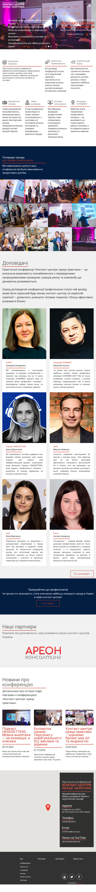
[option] (48, 24)
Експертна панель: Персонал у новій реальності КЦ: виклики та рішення (48, 736)
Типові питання (25, 877)
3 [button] (51, 46)
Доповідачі (59, 859)
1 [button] (46, 46)
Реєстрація (48, 603)
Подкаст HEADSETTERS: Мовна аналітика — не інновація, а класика (16, 735)
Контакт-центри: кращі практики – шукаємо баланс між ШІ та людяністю (79, 735)
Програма (41, 859)
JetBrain (79, 883)
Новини (22, 873)
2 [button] (48, 46)
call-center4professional (71, 842)
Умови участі (78, 859)
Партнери (23, 880)
